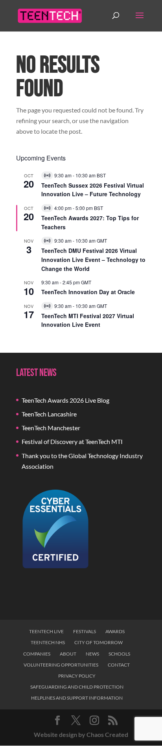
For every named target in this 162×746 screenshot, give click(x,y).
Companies (36, 654)
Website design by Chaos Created (81, 734)
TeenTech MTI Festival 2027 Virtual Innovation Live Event (87, 320)
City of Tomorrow (98, 642)
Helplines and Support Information (77, 698)
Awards (115, 631)
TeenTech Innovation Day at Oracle (88, 292)
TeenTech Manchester (51, 427)
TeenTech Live (46, 631)
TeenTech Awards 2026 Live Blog (65, 400)
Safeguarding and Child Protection (76, 687)
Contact (119, 665)
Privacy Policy (77, 676)
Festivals (84, 631)
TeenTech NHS (48, 642)
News (92, 654)
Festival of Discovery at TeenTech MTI (72, 441)
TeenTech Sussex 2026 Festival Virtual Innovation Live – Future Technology (92, 189)
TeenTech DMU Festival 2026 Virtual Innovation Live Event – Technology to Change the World (93, 259)
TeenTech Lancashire (49, 414)
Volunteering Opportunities (61, 665)
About (68, 654)
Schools (119, 654)
